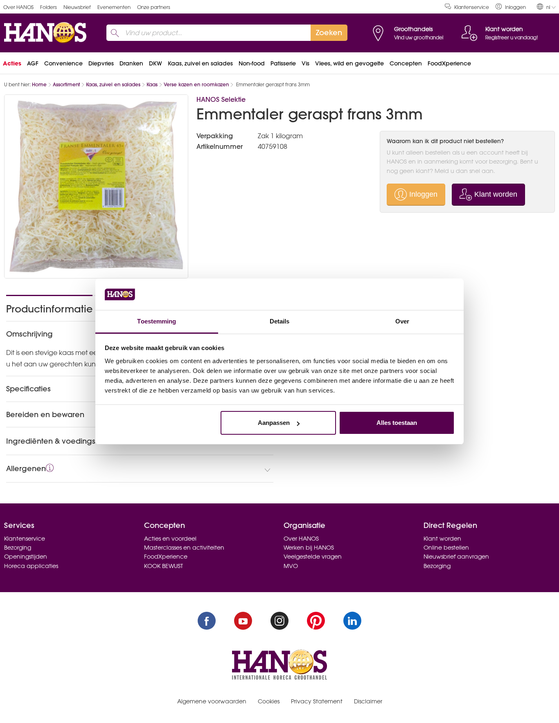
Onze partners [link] (153, 7)
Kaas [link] (152, 84)
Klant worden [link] (442, 538)
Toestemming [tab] (156, 321)
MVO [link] (291, 566)
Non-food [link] (252, 63)
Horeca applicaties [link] (31, 566)
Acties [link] (12, 63)
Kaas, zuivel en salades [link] (200, 63)
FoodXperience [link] (449, 63)
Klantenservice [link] (471, 7)
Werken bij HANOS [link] (309, 547)
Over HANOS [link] (18, 7)
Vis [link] (305, 63)
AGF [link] (32, 63)
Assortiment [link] (66, 84)
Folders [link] (48, 7)
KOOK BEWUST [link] (163, 566)
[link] (510, 6)
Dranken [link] (131, 63)
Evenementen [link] (114, 7)
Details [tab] (280, 321)
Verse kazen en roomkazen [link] (196, 84)
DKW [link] (155, 63)
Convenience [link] (63, 63)
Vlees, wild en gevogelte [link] (349, 63)
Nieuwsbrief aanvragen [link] (456, 556)
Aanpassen (274, 422)
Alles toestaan (396, 422)
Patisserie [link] (283, 63)
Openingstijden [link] (25, 556)
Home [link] (39, 84)
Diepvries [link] (101, 63)
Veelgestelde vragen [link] (313, 556)
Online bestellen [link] (446, 547)
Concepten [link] (406, 63)
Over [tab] (402, 321)
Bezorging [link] (17, 547)
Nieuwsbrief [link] (77, 7)
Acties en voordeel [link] (170, 538)
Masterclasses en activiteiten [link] (184, 547)
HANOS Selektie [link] (221, 99)
